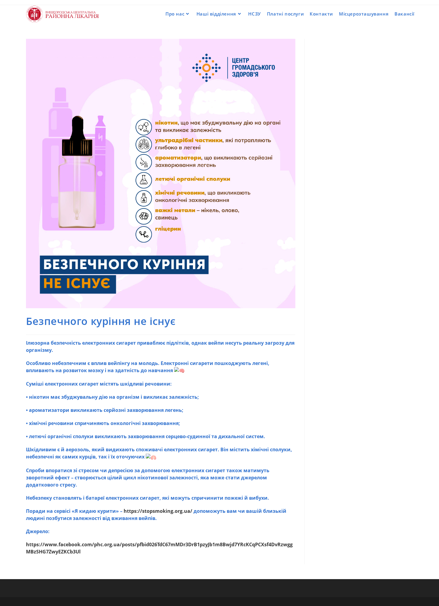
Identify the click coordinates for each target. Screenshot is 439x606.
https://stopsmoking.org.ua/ (158, 511)
